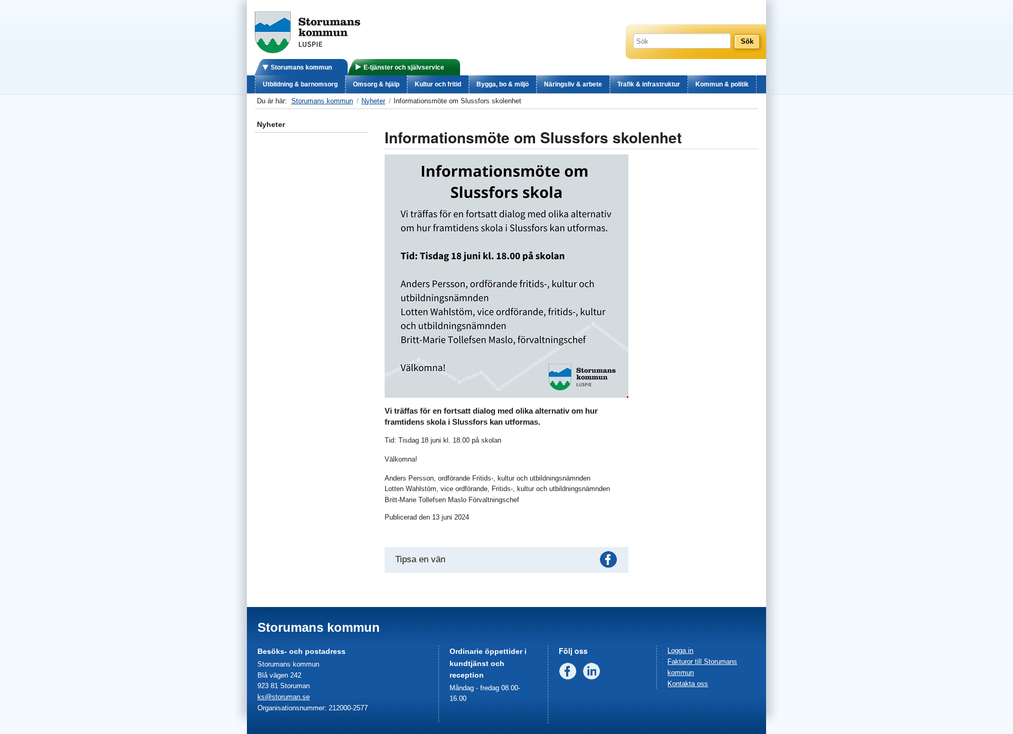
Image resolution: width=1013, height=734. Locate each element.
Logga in (680, 650)
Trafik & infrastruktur (648, 84)
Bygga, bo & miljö (502, 84)
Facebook (610, 562)
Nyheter (373, 101)
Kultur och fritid (438, 84)
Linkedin (593, 673)
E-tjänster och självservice (404, 67)
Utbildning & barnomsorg (300, 84)
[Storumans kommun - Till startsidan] (307, 51)
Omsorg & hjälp (376, 84)
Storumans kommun (301, 67)
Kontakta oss (687, 684)
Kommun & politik (722, 84)
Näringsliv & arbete (573, 84)
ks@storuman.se (283, 697)
